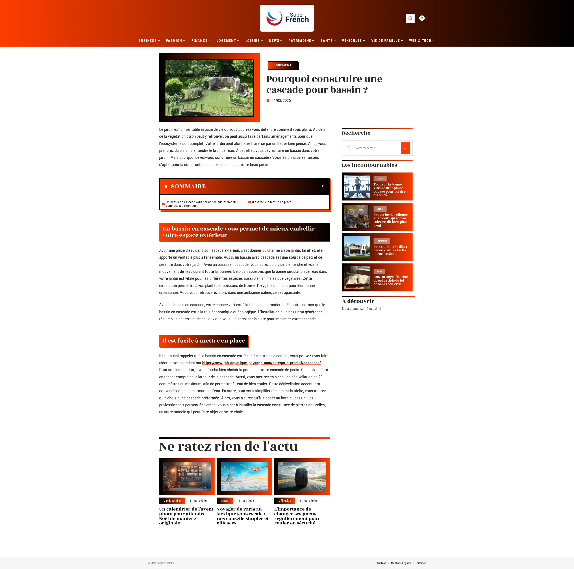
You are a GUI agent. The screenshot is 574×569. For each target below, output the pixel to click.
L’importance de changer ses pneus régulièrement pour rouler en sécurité (297, 516)
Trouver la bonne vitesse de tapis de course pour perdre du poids (390, 190)
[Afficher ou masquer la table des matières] (265, 186)
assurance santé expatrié (363, 308)
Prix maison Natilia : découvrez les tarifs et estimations (390, 250)
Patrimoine (382, 240)
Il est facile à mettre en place (271, 202)
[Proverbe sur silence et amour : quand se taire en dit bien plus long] (357, 216)
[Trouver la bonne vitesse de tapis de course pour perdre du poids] (357, 186)
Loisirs (380, 178)
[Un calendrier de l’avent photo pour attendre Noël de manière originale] (187, 476)
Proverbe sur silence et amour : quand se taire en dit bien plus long (391, 220)
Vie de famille (172, 500)
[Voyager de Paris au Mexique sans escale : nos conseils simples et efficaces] (244, 476)
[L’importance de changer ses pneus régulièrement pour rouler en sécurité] (302, 476)
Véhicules (285, 500)
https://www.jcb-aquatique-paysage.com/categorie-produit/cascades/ (261, 362)
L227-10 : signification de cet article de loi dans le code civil (391, 280)
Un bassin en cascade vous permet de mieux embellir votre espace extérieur (201, 203)
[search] (410, 18)
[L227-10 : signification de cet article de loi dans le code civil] (357, 277)
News (224, 500)
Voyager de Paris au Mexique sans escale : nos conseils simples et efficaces (243, 516)
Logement (283, 65)
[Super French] (287, 18)
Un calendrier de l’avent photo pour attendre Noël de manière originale (186, 516)
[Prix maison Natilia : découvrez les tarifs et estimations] (357, 247)
